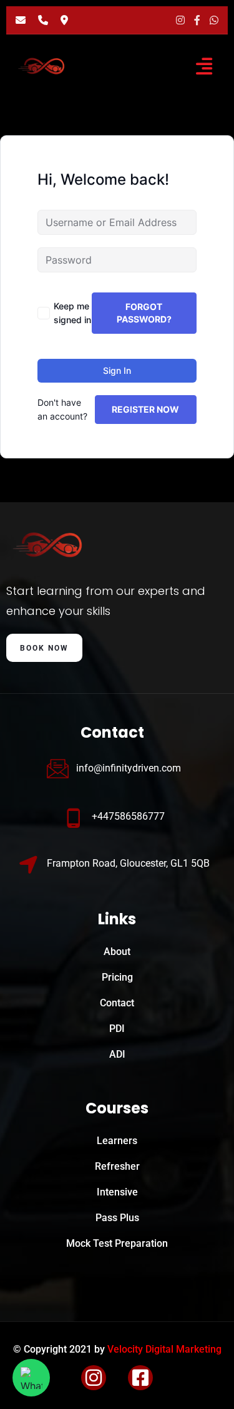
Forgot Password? (144, 312)
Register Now (145, 409)
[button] (203, 66)
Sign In (117, 370)
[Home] (51, 544)
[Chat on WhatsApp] (214, 20)
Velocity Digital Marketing (164, 1349)
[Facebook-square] (140, 1377)
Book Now (44, 648)
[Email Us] (21, 20)
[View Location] (64, 20)
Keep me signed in (72, 313)
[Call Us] (43, 20)
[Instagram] (180, 20)
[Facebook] (197, 20)
